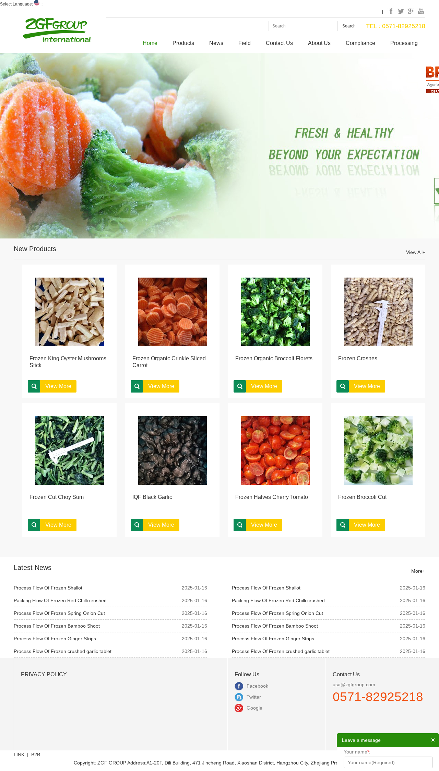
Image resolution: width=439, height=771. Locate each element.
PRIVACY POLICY (44, 674)
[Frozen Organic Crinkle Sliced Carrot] (172, 311)
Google (254, 708)
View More (58, 386)
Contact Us (279, 43)
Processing (404, 43)
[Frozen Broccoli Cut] (378, 450)
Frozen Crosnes (357, 358)
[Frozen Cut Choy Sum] (69, 450)
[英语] (36, 4)
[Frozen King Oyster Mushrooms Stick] (69, 311)
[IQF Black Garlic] (172, 450)
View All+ (415, 252)
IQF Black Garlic (152, 497)
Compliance (360, 43)
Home (150, 43)
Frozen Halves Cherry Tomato (271, 497)
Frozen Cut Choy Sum (56, 497)
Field (244, 43)
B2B (35, 754)
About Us (319, 43)
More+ (418, 571)
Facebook (257, 686)
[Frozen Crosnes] (378, 311)
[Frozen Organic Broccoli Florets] (275, 311)
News (216, 43)
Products (183, 43)
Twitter (254, 697)
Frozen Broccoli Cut (362, 497)
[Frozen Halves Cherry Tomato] (275, 450)
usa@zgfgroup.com (354, 684)
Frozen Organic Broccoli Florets (273, 358)
